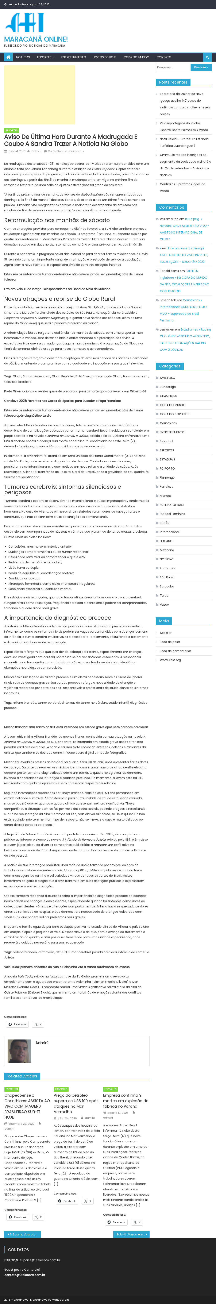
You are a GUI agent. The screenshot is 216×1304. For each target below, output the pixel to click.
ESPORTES (44, 57)
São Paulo (167, 577)
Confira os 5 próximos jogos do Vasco (182, 187)
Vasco (164, 604)
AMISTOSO (167, 378)
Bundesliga (168, 387)
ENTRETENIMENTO (73, 57)
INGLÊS (164, 523)
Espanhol (166, 441)
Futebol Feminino (172, 514)
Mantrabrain (60, 1300)
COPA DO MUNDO (136, 57)
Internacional (169, 532)
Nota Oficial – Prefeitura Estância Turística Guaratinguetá (184, 142)
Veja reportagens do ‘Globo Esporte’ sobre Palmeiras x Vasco (184, 126)
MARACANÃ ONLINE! (36, 39)
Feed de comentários (176, 651)
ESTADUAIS (167, 459)
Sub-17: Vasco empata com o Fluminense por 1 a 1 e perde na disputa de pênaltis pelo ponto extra (133, 1234)
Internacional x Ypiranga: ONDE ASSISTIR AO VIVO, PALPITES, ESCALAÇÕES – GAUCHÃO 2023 (184, 255)
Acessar (165, 633)
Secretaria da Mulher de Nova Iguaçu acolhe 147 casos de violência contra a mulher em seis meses (185, 104)
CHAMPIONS (168, 396)
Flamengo (167, 477)
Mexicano (167, 550)
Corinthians (168, 423)
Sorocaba (167, 586)
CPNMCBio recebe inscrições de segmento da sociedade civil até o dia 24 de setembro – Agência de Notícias (185, 165)
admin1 (36, 151)
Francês (165, 496)
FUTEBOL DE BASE (172, 505)
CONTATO (164, 57)
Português (167, 568)
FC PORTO (167, 468)
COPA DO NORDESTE (174, 414)
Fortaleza (166, 487)
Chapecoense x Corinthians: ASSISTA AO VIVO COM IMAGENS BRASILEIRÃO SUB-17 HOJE (27, 1106)
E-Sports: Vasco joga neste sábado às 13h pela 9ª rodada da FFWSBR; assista (25, 1234)
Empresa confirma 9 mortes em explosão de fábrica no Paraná (125, 1101)
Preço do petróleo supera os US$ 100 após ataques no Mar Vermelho (76, 1103)
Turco (164, 595)
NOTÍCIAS (23, 57)
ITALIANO (166, 541)
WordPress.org (170, 660)
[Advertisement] (39, 94)
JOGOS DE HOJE (104, 57)
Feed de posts (170, 642)
